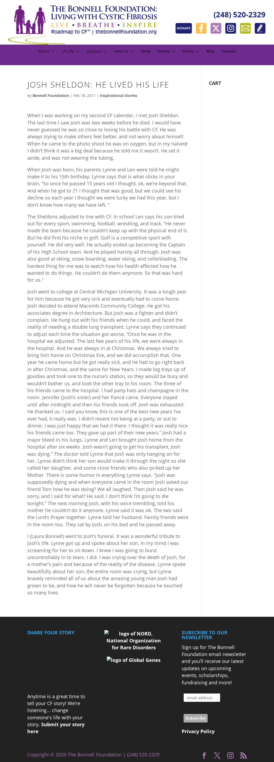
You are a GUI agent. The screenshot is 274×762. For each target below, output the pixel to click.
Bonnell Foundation (51, 95)
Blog (210, 51)
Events (164, 51)
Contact (229, 51)
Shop (145, 51)
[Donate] (185, 32)
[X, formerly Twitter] (217, 32)
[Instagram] (232, 32)
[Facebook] (202, 32)
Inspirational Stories (118, 95)
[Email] (246, 32)
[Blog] (260, 32)
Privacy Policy (198, 731)
